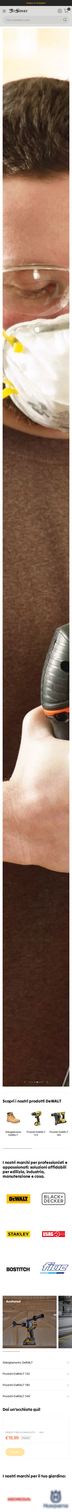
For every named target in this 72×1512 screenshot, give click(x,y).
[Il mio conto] (60, 11)
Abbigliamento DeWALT (13, 1133)
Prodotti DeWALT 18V (58, 1133)
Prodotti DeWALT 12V (36, 1133)
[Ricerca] (65, 20)
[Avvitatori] (30, 1322)
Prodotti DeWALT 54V (16, 1396)
